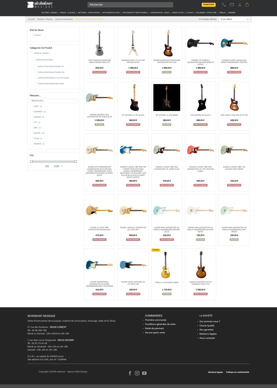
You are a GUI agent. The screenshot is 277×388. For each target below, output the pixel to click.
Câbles (222, 13)
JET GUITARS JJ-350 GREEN (167, 115)
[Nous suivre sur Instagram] (137, 373)
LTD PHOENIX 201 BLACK (200, 115)
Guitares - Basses (45, 19)
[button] (239, 4)
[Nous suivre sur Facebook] (130, 373)
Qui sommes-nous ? (210, 321)
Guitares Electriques (64, 19)
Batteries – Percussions (89, 13)
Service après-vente (155, 333)
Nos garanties (207, 330)
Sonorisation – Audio (159, 13)
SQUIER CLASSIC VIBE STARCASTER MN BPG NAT (99, 229)
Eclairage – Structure (206, 13)
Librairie (231, 13)
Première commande (155, 320)
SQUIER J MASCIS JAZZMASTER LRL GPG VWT (133, 229)
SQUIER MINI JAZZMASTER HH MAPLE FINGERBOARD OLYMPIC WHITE (200, 230)
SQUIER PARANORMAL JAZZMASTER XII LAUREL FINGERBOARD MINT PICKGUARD (99, 284)
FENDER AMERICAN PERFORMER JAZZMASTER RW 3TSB (166, 61)
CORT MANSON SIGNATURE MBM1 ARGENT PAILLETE (99, 61)
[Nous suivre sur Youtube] (144, 373)
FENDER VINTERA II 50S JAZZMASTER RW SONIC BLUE (99, 116)
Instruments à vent (111, 13)
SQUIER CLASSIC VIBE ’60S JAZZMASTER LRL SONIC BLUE (166, 168)
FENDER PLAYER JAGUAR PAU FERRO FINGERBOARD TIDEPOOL (234, 61)
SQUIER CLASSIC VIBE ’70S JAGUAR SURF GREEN (234, 168)
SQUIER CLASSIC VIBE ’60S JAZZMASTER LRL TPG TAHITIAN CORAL (200, 169)
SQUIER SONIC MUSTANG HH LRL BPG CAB (133, 283)
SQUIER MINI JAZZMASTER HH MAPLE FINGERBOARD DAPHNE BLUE (167, 230)
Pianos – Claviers (67, 13)
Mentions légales (208, 334)
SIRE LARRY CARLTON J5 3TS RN (234, 115)
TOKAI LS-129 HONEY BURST (167, 283)
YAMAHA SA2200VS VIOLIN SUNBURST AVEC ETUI (200, 283)
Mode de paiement (154, 328)
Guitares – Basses (49, 13)
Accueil (31, 19)
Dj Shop (189, 13)
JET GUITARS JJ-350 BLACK (133, 115)
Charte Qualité (207, 326)
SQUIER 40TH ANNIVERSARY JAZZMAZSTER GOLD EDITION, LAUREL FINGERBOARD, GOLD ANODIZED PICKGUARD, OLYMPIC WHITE (99, 171)
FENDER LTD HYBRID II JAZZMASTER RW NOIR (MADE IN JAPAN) (200, 63)
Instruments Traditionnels (135, 13)
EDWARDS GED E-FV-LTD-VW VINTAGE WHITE (133, 61)
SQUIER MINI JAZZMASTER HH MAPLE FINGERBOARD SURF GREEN (234, 230)
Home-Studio (178, 13)
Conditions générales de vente (160, 324)
